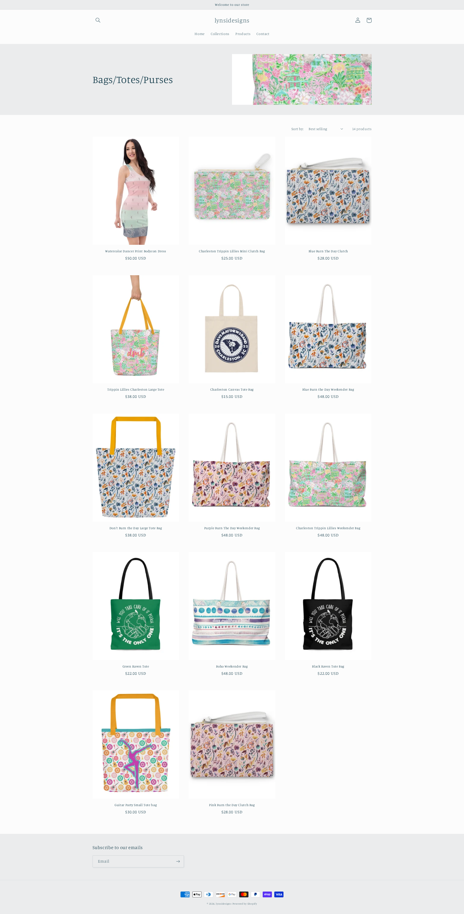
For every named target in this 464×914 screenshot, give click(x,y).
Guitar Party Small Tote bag (136, 805)
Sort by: (297, 129)
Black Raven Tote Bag (328, 666)
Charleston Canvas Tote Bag (232, 389)
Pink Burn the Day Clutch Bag (232, 805)
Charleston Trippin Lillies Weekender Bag (328, 528)
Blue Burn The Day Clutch (328, 251)
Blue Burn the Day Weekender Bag (328, 389)
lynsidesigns (224, 903)
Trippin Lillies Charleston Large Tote (135, 389)
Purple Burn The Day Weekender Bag (232, 528)
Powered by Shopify (244, 903)
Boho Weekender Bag (232, 666)
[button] (98, 20)
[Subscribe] (177, 861)
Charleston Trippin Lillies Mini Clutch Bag (232, 251)
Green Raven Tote (136, 666)
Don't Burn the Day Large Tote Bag (135, 528)
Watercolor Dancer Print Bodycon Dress (135, 251)
